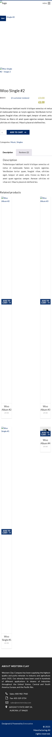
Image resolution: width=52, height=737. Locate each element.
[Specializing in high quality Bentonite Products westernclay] (19, 3)
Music (13, 142)
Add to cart (16, 132)
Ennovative (28, 723)
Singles (20, 142)
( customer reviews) (20, 98)
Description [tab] (8, 152)
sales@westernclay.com (20, 702)
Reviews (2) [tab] (24, 152)
